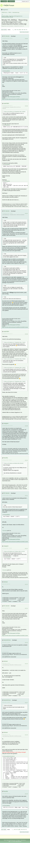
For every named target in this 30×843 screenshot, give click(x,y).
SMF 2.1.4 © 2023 (12, 841)
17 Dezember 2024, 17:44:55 (7, 213)
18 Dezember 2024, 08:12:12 (7, 333)
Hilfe (5, 840)
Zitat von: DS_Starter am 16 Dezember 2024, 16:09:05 (14, 111)
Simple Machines (18, 841)
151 (26, 29)
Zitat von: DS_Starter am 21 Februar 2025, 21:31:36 (14, 551)
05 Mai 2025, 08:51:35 (6, 584)
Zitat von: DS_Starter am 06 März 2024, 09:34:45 (13, 463)
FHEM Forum (9, 5)
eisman (5, 582)
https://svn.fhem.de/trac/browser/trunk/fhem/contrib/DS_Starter (15, 99)
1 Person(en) (4, 530)
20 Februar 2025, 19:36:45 (7, 460)
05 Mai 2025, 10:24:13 (6, 663)
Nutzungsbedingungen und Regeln (13, 840)
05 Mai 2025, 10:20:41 (6, 642)
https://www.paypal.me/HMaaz (13, 96)
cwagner (5, 423)
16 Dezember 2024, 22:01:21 (7, 105)
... (13, 29)
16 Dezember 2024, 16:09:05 (7, 38)
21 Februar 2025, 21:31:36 (7, 495)
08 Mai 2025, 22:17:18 (6, 734)
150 (24, 29)
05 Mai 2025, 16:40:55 (6, 702)
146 (15, 29)
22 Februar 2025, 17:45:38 (7, 548)
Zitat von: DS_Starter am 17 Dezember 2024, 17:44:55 (14, 342)
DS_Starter (6, 36)
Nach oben (3, 829)
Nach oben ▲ (23, 840)
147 (17, 29)
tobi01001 (6, 103)
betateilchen (7, 640)
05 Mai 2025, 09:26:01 (6, 608)
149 (22, 29)
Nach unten (4, 29)
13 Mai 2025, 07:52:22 (6, 793)
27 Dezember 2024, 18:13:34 (7, 425)
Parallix (5, 458)
